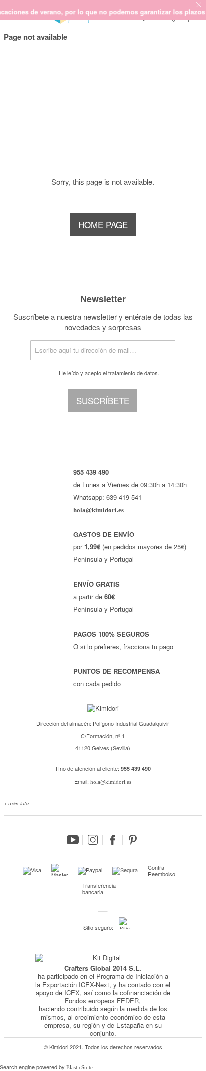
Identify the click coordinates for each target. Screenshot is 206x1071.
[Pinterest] (133, 840)
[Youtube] (73, 840)
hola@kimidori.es (111, 782)
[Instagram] (93, 840)
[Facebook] (113, 840)
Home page (103, 224)
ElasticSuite (79, 1067)
